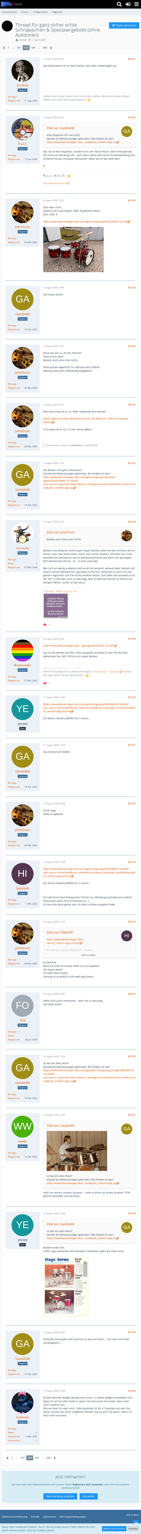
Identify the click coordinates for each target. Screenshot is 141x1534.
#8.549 (132, 638)
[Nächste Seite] (51, 47)
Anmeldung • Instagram (106, 671)
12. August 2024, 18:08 (54, 1213)
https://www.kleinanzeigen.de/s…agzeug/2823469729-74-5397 (78, 645)
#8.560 (132, 1390)
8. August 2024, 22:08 (53, 638)
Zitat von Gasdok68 (60, 128)
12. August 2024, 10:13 (54, 921)
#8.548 (132, 521)
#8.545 (132, 346)
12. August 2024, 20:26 (54, 1332)
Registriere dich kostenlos (88, 1484)
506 (45, 47)
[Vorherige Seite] (4, 47)
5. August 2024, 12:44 (53, 521)
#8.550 (132, 697)
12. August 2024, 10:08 (54, 862)
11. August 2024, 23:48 (54, 803)
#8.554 (132, 921)
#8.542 (132, 117)
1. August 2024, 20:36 (53, 58)
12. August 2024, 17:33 (54, 1114)
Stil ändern (133, 1515)
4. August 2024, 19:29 (53, 200)
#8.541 (132, 58)
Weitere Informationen (114, 1528)
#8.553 (132, 862)
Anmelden (89, 1496)
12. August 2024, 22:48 (54, 1390)
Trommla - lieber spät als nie (59, 591)
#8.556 (132, 1056)
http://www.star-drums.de (55, 183)
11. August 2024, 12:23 (54, 745)
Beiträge (12, 96)
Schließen (133, 1528)
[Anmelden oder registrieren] (127, 4)
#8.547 (132, 463)
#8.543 (132, 200)
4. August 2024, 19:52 (53, 346)
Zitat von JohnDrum (61, 532)
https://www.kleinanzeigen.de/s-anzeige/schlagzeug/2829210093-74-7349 (85, 221)
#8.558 (132, 1213)
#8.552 (132, 803)
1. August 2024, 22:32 (53, 117)
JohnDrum (76, 445)
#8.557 (132, 1114)
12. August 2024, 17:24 (54, 1056)
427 (19, 47)
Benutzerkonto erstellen (60, 1496)
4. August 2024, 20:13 (53, 404)
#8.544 (132, 287)
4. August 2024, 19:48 (53, 287)
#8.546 (132, 404)
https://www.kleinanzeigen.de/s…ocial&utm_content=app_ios (82, 142)
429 (33, 47)
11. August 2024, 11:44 (54, 697)
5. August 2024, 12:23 (53, 463)
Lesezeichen (14, 1440)
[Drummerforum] (12, 4)
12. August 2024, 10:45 (54, 993)
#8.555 (132, 993)
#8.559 (132, 1332)
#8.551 (132, 744)
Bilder (11, 563)
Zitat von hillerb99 (60, 932)
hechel (22, 39)
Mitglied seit (14, 100)
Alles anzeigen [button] (89, 955)
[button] (136, 4)
